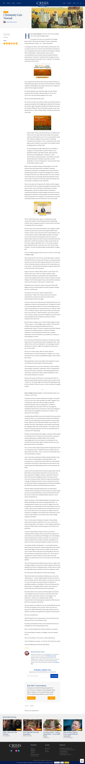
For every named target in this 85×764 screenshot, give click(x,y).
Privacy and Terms (34, 755)
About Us (33, 748)
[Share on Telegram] (9, 43)
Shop (64, 3)
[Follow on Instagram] (16, 751)
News (13, 3)
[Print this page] (14, 43)
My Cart (46, 749)
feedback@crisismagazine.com (66, 748)
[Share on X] (4, 43)
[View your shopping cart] (77, 3)
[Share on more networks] (16, 43)
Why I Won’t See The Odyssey (10, 733)
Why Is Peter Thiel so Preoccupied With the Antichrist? (70, 734)
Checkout (47, 751)
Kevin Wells (46, 737)
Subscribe (54, 676)
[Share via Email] (12, 43)
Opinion (8, 3)
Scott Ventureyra (68, 737)
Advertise (33, 752)
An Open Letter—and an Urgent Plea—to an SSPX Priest (51, 734)
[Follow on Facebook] (11, 751)
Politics (31, 705)
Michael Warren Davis (11, 22)
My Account (47, 748)
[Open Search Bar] (80, 3)
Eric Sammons (6, 735)
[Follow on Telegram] (19, 751)
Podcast (19, 3)
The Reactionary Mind (50, 655)
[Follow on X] (14, 751)
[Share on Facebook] (7, 43)
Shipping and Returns (35, 754)
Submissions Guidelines (33, 750)
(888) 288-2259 (65, 753)
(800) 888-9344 (64, 751)
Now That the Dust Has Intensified (31, 733)
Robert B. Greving (27, 735)
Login (74, 3)
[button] (82, 761)
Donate (69, 3)
